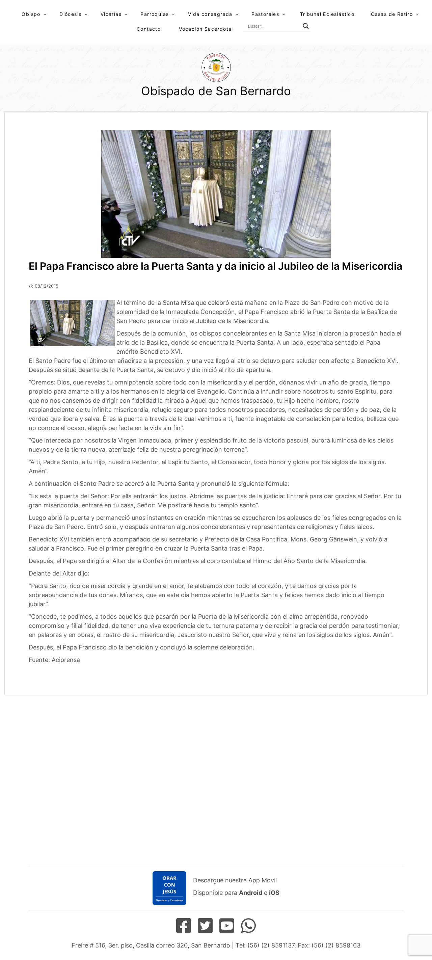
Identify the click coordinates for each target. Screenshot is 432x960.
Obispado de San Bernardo (216, 91)
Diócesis (70, 14)
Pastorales (265, 14)
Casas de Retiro (392, 14)
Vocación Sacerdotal (206, 29)
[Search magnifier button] (305, 26)
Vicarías (111, 14)
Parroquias (154, 14)
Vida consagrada (210, 14)
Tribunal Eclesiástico (327, 14)
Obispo (31, 14)
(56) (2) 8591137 (270, 945)
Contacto (149, 29)
